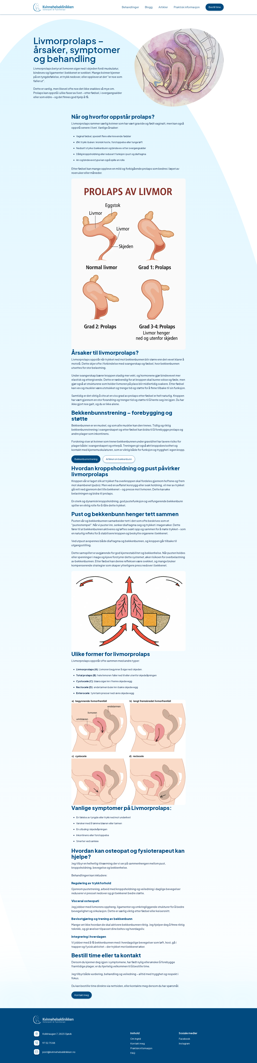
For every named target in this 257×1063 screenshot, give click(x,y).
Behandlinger (130, 7)
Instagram (184, 1043)
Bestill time (215, 7)
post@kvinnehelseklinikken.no (58, 1051)
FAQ (132, 1053)
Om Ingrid (135, 1038)
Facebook (184, 1038)
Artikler (163, 7)
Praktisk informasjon (187, 7)
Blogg (149, 7)
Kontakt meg (81, 995)
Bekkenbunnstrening (85, 459)
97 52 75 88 (48, 1042)
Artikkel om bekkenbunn (119, 459)
